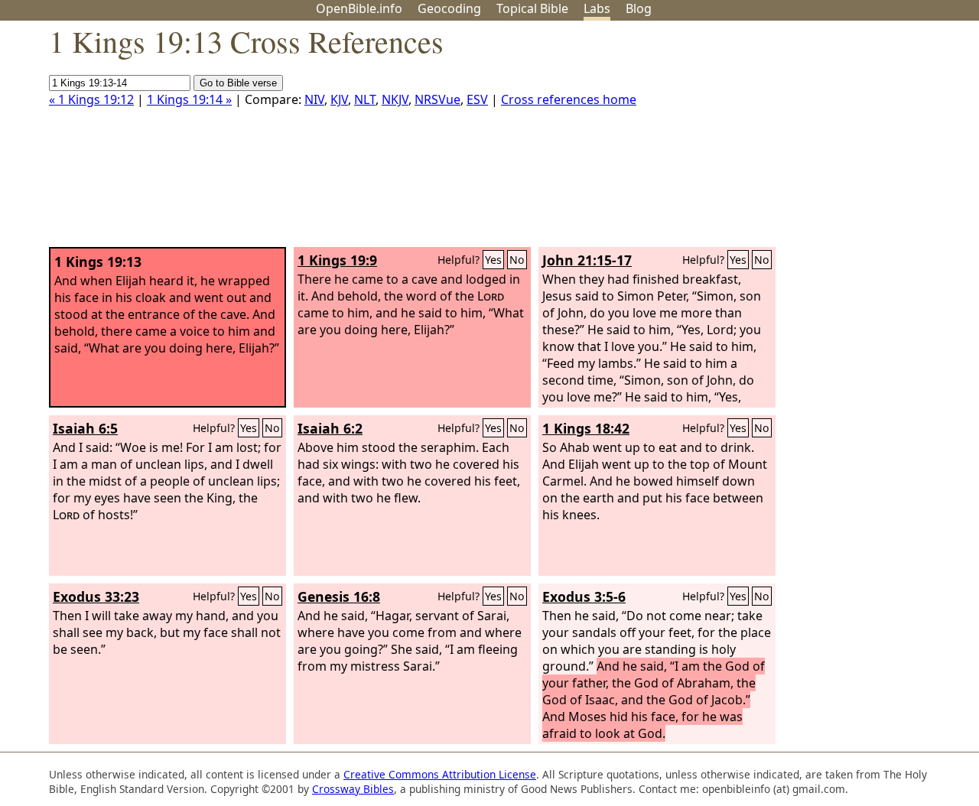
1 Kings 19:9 (337, 260)
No (517, 259)
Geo (449, 8)
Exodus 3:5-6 (584, 596)
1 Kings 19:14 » (189, 99)
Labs (597, 8)
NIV (314, 99)
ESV (477, 99)
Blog (639, 8)
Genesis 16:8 (339, 596)
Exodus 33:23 (96, 596)
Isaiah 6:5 (85, 428)
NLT (365, 99)
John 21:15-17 (587, 260)
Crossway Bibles (353, 789)
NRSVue (437, 99)
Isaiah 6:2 (330, 428)
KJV (339, 99)
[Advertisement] (824, 140)
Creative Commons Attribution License (439, 774)
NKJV (395, 99)
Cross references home (568, 99)
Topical (532, 8)
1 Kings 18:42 (585, 428)
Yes (493, 259)
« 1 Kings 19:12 (91, 99)
